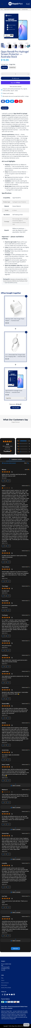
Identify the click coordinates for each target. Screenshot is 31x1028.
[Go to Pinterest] (16, 101)
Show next (15, 948)
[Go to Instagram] (5, 995)
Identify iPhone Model (6, 987)
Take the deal (15, 407)
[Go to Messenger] (7, 101)
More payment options (15, 86)
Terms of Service (5, 983)
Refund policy (4, 985)
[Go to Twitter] (12, 101)
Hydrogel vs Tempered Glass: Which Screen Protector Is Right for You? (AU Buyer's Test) (15, 280)
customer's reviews (7, 447)
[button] (10, 459)
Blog (2, 978)
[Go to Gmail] (21, 101)
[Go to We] (9, 995)
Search (2, 980)
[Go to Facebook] (3, 101)
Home (2, 9)
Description (5, 108)
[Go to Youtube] (12, 995)
